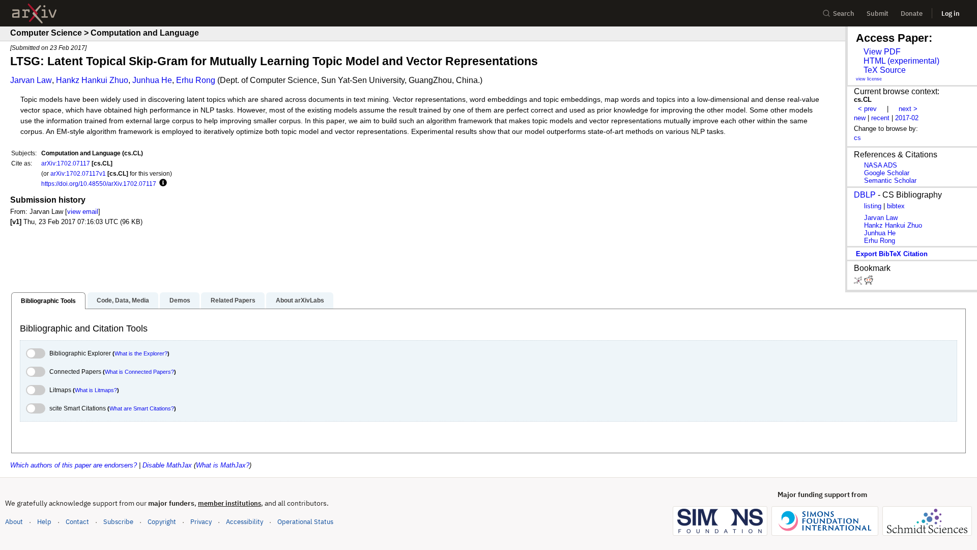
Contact (77, 521)
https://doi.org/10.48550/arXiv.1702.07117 (98, 183)
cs (857, 138)
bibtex (896, 206)
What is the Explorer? (140, 353)
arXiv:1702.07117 (65, 163)
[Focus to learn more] (161, 183)
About (14, 521)
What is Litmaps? (96, 390)
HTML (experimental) (901, 61)
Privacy (201, 521)
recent (880, 118)
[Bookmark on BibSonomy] (859, 282)
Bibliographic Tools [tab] (48, 301)
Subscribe (118, 521)
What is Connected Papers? (139, 372)
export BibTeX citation (892, 254)
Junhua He (152, 80)
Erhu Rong (195, 80)
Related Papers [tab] (233, 300)
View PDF (882, 51)
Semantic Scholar (890, 180)
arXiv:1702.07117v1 (78, 173)
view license (869, 78)
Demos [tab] (179, 300)
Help (44, 521)
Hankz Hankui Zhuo (92, 80)
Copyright (162, 521)
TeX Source (885, 70)
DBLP (865, 194)
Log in (950, 13)
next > (908, 109)
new (860, 118)
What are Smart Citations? (141, 408)
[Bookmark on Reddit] (868, 282)
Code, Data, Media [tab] (123, 300)
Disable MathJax (167, 465)
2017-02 (906, 118)
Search (843, 13)
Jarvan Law (31, 80)
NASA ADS (880, 165)
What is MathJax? (222, 465)
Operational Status (305, 521)
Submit (877, 13)
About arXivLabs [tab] (300, 300)
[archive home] (34, 13)
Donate (912, 13)
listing (872, 206)
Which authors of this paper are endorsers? (73, 465)
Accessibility (244, 521)
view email (82, 211)
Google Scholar (886, 173)
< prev (867, 109)
